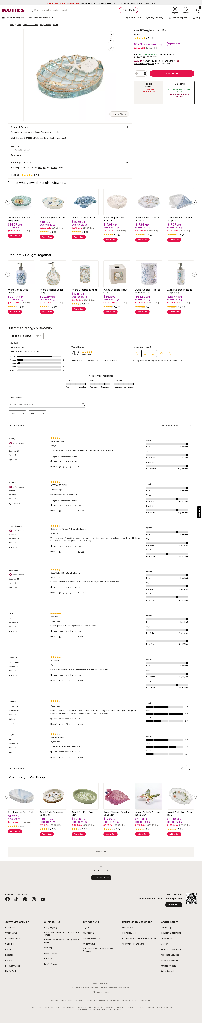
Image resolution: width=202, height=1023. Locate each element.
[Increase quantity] (145, 73)
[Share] (111, 41)
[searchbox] (71, 10)
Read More (16, 155)
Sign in (137, 57)
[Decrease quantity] (136, 73)
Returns (54, 167)
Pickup (149, 83)
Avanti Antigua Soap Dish (53, 217)
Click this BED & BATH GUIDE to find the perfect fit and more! (38, 138)
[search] (31, 10)
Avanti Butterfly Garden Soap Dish (147, 813)
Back (13, 25)
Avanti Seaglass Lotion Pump (51, 291)
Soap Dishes (45, 25)
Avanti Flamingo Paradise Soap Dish (116, 813)
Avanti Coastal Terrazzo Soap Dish (147, 219)
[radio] (148, 92)
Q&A (38, 335)
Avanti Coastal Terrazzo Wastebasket (147, 291)
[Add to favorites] (111, 34)
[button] (143, 38)
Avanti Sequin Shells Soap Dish (113, 219)
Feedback (199, 512)
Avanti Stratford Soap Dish (83, 813)
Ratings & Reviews (20, 335)
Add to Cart (15, 235)
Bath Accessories (30, 25)
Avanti (55, 25)
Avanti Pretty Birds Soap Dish (180, 813)
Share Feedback (101, 877)
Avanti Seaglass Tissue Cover (115, 291)
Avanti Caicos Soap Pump (18, 291)
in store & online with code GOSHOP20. (131, 3)
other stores (153, 102)
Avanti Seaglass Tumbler (84, 289)
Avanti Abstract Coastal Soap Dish (179, 219)
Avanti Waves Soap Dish (20, 812)
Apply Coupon (174, 44)
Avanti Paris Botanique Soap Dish (51, 813)
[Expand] (111, 48)
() (55, 232)
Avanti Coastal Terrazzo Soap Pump (179, 291)
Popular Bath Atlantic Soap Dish (19, 219)
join (143, 57)
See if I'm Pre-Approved (144, 64)
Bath (19, 25)
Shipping (180, 83)
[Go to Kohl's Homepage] (13, 10)
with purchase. (63, 3)
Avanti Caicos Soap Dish (84, 217)
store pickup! (93, 3)
